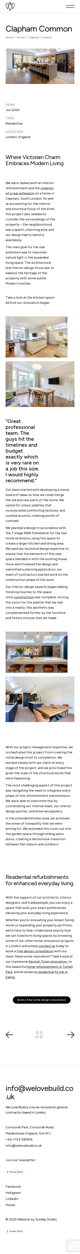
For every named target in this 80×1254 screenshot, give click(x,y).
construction (24, 597)
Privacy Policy (16, 1172)
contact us (47, 946)
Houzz (10, 1205)
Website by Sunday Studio (37, 1219)
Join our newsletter (20, 1160)
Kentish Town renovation (48, 961)
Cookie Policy (16, 1231)
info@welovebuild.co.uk (39, 1092)
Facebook (13, 1186)
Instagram (13, 1193)
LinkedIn (12, 1199)
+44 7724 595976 (19, 1139)
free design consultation (35, 951)
